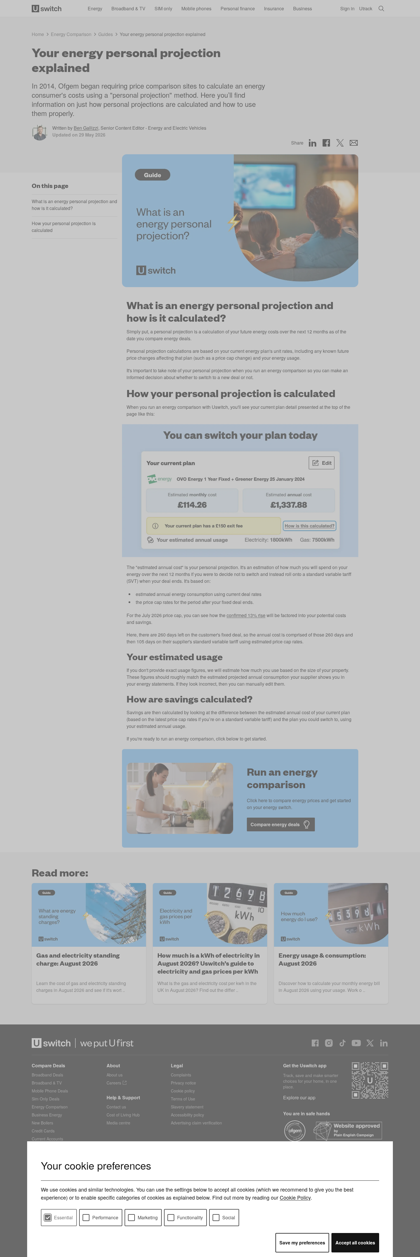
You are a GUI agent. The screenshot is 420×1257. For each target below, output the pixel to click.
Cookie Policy (295, 1197)
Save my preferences (302, 1242)
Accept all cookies (355, 1242)
